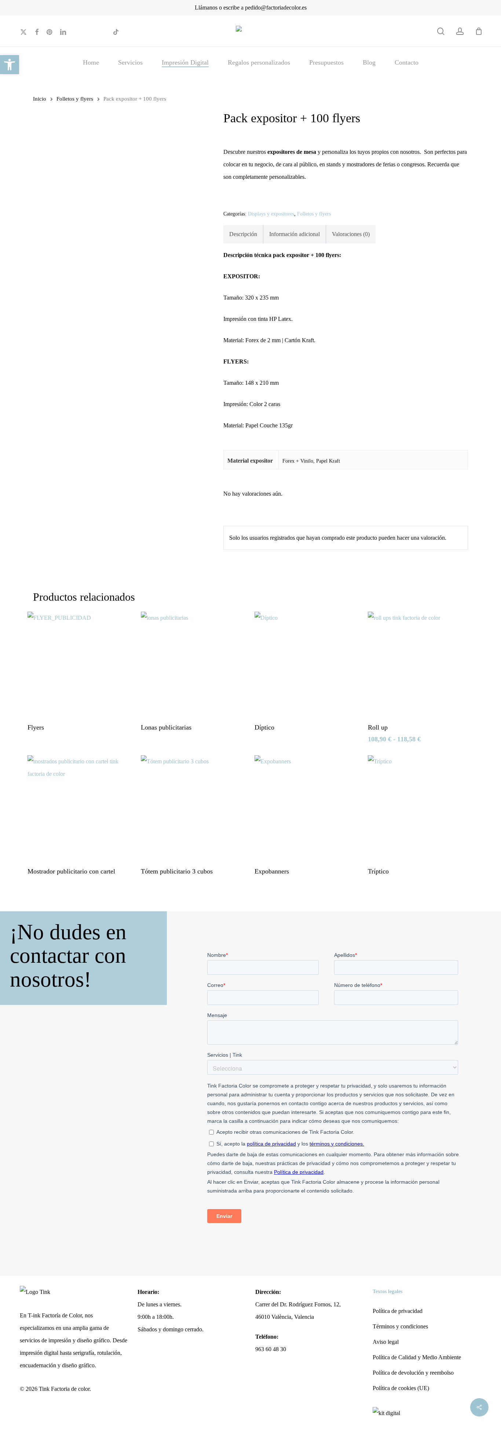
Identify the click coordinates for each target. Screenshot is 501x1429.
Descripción (243, 234)
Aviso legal (386, 1342)
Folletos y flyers (74, 99)
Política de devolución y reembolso (413, 1373)
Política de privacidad (398, 1311)
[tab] (243, 234)
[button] (9, 64)
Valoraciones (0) (351, 234)
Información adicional (294, 234)
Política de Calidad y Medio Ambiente (417, 1357)
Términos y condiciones (400, 1326)
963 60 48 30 (270, 1349)
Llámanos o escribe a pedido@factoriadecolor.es (251, 7)
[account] (460, 31)
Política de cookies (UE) (401, 1388)
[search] (440, 31)
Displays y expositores (271, 214)
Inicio (39, 99)
